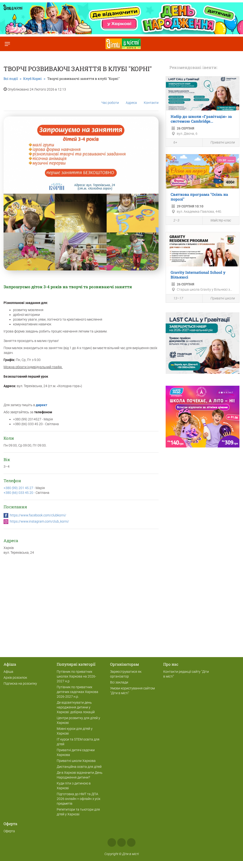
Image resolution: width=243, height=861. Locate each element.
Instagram (121, 842)
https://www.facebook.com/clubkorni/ (38, 515)
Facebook (111, 842)
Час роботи (110, 103)
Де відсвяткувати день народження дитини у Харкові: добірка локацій (76, 707)
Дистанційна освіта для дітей (79, 767)
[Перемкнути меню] (7, 44)
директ (42, 405)
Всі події (11, 78)
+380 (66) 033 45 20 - (20, 493)
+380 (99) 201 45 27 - (20, 488)
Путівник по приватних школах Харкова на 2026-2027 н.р (76, 676)
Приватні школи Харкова (76, 761)
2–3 (176, 220)
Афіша (8, 671)
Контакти (151, 103)
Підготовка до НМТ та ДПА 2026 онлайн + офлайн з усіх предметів (78, 798)
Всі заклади (119, 682)
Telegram (131, 842)
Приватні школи (222, 142)
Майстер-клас (220, 220)
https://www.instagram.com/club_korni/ (39, 521)
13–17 (178, 298)
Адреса (131, 103)
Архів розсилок (15, 677)
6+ (175, 142)
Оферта (9, 831)
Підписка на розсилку (20, 683)
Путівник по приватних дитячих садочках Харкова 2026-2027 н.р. (77, 691)
